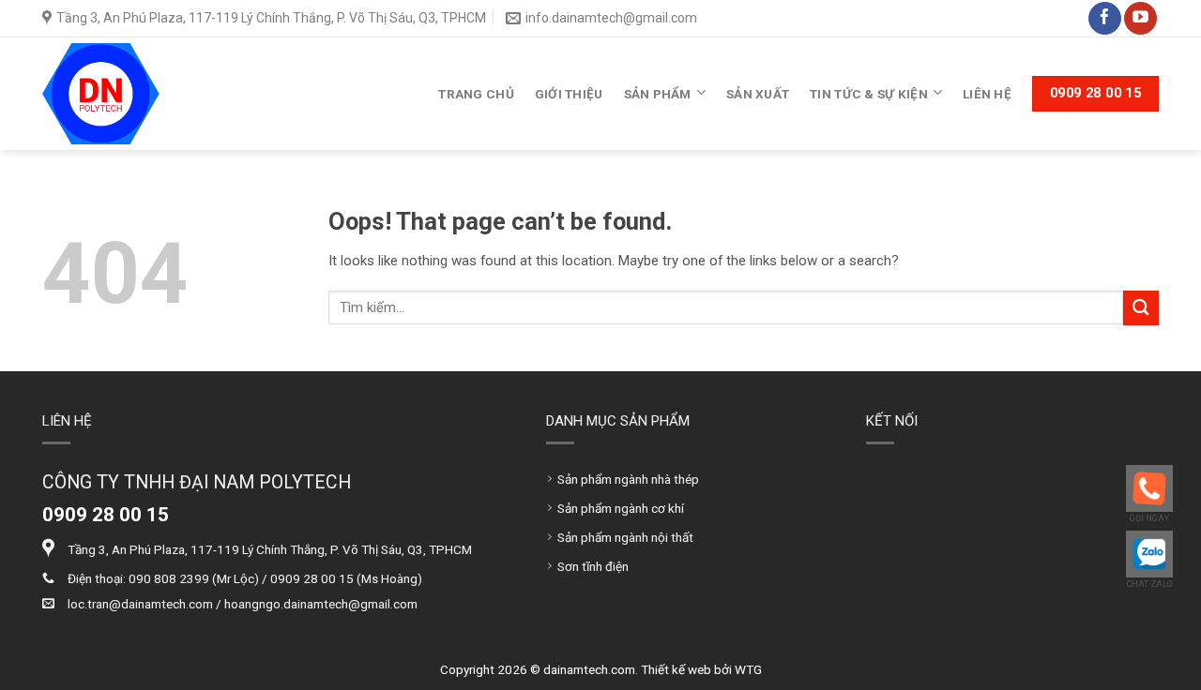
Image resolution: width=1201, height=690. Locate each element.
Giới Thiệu (569, 93)
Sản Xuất (757, 93)
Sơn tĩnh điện (593, 566)
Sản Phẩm (658, 93)
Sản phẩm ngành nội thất (625, 537)
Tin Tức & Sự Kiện (869, 93)
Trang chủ (475, 93)
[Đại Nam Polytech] (101, 93)
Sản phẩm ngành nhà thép (628, 479)
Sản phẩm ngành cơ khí (620, 508)
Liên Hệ (987, 93)
